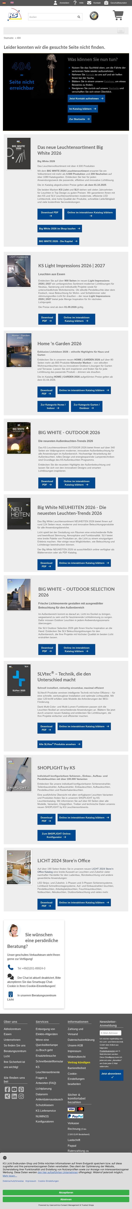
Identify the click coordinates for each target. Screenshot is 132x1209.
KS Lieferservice (46, 1110)
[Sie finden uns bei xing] (6, 1095)
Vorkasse (73, 1123)
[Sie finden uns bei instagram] (20, 1095)
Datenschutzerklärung (79, 1039)
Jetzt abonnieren (111, 1073)
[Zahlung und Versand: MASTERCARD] (81, 1109)
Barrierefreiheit (77, 1068)
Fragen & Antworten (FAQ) (46, 1080)
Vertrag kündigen (79, 1062)
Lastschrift (74, 1140)
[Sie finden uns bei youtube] (13, 1088)
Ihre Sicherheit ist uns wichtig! (14, 1064)
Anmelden (64, 3)
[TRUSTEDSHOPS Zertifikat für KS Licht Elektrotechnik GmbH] (94, 15)
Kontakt (97, 3)
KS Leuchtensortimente (47, 1070)
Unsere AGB (75, 1045)
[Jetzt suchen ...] (77, 16)
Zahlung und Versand (75, 1032)
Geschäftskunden (119, 3)
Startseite (8, 38)
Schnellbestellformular (47, 1061)
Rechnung (79, 1131)
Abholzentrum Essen (12, 1032)
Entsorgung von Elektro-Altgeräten (47, 1032)
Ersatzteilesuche (46, 1055)
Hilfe (81, 3)
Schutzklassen (45, 1105)
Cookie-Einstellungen (40, 986)
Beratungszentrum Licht (15, 1054)
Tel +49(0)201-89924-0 (31, 968)
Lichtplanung (44, 1088)
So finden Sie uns (14, 1045)
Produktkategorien (107, 1051)
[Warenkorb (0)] (112, 17)
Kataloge (109, 81)
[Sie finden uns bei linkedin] (13, 1095)
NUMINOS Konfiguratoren (45, 1119)
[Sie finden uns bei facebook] (6, 1088)
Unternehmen (12, 1039)
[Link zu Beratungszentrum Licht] (12, 995)
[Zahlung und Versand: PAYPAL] (76, 1116)
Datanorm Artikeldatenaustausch (47, 1097)
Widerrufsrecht (76, 1056)
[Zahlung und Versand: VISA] (71, 1109)
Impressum (74, 1051)
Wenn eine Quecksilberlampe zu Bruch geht (47, 1045)
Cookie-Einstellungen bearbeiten (76, 1078)
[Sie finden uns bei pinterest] (20, 1088)
